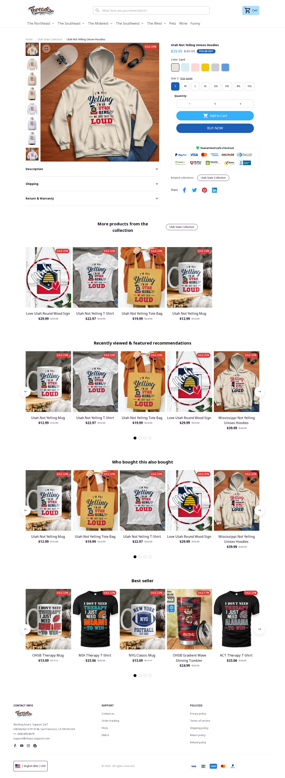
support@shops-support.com (31, 738)
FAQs (105, 728)
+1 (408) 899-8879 (23, 734)
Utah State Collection (49, 39)
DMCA (105, 735)
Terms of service (200, 720)
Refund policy (198, 742)
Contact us (108, 713)
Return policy (198, 735)
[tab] (135, 438)
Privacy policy (198, 713)
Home (29, 39)
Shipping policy (199, 728)
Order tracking (110, 720)
